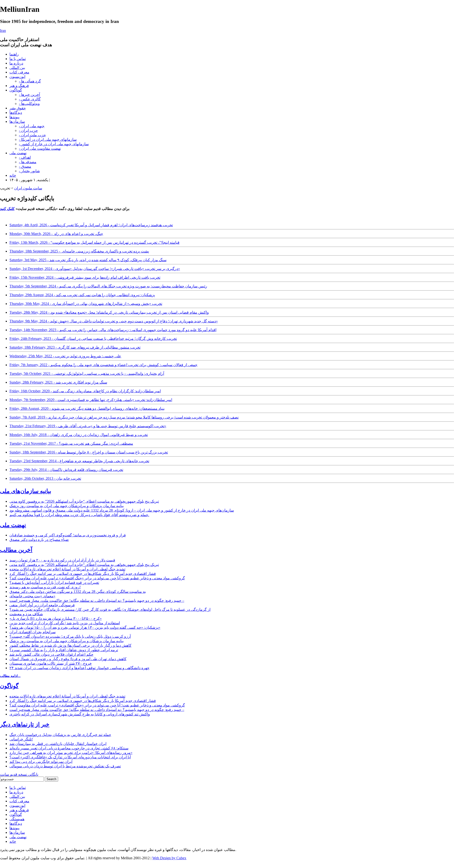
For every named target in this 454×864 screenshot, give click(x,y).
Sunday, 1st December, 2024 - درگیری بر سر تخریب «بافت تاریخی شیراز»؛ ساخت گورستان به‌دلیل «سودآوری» (94, 269)
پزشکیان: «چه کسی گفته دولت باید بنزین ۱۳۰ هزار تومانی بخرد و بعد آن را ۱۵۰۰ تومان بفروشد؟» (84, 627)
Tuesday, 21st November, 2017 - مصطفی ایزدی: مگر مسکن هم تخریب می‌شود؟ (71, 443)
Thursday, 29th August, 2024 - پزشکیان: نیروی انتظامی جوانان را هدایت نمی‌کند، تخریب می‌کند (82, 295)
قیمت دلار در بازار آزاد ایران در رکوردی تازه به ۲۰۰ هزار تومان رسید (62, 560)
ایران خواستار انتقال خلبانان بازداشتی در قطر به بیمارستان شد (57, 744)
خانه (12, 175)
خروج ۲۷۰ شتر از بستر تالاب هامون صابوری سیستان (50, 663)
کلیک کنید (7, 209)
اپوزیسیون (17, 77)
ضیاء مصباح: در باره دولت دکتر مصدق (39, 540)
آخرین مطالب (16, 550)
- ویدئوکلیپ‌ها (29, 104)
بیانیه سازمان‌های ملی (25, 491)
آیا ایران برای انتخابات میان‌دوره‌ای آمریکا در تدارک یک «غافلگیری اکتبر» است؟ (70, 757)
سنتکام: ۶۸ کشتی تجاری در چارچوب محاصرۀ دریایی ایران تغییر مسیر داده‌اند (68, 748)
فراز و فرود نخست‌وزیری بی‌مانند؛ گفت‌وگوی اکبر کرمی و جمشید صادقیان (67, 535)
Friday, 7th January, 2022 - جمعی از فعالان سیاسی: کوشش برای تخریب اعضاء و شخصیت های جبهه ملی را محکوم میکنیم (103, 365)
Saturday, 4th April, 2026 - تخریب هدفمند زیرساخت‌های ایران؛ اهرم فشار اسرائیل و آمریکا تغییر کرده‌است (91, 225)
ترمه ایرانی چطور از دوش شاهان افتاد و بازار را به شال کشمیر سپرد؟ (63, 650)
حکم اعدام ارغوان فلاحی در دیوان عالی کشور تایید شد (51, 654)
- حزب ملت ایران (32, 135)
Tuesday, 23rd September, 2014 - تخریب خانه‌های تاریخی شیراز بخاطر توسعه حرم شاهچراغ (79, 461)
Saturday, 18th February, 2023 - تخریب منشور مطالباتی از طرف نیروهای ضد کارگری (74, 347)
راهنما (14, 54)
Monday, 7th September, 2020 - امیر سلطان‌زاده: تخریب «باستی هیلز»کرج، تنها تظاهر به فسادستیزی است (90, 400)
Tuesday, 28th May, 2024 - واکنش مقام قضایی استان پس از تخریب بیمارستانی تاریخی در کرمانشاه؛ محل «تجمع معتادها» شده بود (109, 312)
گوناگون (15, 90)
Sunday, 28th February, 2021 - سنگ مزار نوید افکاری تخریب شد (58, 382)
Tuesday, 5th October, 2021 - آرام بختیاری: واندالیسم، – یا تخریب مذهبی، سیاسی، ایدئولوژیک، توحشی (86, 374)
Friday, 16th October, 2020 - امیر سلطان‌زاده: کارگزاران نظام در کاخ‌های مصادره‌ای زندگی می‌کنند (85, 391)
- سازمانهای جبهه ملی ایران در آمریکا (48, 139)
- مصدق (25, 166)
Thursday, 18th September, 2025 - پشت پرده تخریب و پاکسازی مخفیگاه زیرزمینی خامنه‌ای (79, 251)
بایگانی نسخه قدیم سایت (19, 774)
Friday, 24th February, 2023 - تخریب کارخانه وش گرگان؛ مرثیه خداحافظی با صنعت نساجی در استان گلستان (93, 339)
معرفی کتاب (19, 72)
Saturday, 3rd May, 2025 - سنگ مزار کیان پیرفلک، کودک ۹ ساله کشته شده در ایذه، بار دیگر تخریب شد (87, 260)
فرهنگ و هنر (19, 86)
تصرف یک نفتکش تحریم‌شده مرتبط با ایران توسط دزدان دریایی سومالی (65, 766)
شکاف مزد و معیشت (26, 614)
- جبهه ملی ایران (31, 126)
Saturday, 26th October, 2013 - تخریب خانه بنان (45, 478)
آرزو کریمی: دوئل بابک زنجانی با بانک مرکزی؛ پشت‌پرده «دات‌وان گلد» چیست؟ (70, 636)
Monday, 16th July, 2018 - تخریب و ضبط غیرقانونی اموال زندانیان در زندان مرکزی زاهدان (78, 435)
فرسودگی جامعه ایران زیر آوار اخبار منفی (42, 605)
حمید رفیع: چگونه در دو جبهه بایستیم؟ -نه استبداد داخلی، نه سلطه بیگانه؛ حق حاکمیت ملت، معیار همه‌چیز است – (96, 601)
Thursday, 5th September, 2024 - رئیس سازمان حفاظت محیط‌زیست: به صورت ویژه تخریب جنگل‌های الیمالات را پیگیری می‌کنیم (108, 286)
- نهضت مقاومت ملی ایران (40, 148)
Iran (3, 31)
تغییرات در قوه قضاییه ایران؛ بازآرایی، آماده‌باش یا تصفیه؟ (54, 583)
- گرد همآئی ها (30, 81)
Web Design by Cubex (169, 858)
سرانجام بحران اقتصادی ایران (32, 632)
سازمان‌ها (17, 122)
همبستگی (16, 819)
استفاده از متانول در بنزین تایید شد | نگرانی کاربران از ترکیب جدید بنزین (64, 623)
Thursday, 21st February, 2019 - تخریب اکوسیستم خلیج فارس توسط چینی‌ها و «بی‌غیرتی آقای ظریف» (87, 426)
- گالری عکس (30, 99)
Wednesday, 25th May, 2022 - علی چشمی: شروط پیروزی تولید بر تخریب (65, 356)
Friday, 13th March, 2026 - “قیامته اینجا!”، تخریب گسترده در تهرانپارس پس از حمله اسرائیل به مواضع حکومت (94, 242)
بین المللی (17, 68)
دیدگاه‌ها (15, 113)
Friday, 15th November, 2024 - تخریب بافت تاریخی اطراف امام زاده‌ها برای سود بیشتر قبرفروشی (84, 277)
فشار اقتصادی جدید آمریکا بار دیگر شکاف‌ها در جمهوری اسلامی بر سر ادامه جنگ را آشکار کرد (82, 574)
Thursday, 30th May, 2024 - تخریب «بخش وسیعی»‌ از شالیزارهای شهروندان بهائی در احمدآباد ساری (85, 304)
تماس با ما (17, 59)
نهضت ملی (17, 153)
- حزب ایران (28, 130)
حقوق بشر (17, 108)
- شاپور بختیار (29, 171)
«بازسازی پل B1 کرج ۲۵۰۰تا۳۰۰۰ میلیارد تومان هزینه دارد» (55, 618)
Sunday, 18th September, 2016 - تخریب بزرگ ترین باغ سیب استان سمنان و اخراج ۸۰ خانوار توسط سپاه (88, 452)
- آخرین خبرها (29, 95)
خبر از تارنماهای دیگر (24, 724)
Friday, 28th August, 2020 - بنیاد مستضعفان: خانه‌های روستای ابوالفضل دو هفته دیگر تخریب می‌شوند (87, 408)
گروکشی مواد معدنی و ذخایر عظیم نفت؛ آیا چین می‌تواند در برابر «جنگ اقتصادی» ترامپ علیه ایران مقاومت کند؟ (97, 578)
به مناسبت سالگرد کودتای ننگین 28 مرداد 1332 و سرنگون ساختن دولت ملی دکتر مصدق (77, 592)
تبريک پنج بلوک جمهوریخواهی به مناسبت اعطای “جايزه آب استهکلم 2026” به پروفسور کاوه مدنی (84, 501)
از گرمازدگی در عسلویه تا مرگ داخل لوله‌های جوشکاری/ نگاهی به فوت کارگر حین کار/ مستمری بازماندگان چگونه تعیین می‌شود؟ (109, 609)
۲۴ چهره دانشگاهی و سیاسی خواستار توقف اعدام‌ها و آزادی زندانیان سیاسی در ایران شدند (79, 668)
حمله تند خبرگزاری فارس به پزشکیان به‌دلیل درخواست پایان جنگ (60, 735)
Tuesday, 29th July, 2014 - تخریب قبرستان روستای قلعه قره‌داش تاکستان (66, 470)
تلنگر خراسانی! (21, 739)
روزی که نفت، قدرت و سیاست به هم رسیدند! (45, 587)
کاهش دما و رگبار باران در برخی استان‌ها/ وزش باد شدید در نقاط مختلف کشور (70, 645)
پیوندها (14, 117)
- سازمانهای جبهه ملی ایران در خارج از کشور (54, 144)
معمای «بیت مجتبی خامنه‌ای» (32, 596)
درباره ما (16, 63)
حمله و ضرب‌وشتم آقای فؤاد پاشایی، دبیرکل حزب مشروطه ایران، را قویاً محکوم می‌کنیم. (79, 515)
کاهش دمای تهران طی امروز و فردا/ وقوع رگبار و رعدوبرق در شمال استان (68, 659)
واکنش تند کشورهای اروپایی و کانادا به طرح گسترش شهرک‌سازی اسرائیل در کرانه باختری (79, 714)
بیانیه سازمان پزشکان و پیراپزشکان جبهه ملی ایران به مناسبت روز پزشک (66, 506)
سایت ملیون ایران (28, 188)
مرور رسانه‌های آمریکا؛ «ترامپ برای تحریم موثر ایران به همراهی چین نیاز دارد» (70, 753)
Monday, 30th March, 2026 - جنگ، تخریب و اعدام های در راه (56, 234)
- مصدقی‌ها (27, 162)
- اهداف (25, 157)
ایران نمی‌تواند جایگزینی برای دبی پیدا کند (40, 762)
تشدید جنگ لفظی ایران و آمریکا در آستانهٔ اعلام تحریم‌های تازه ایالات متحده (67, 569)
